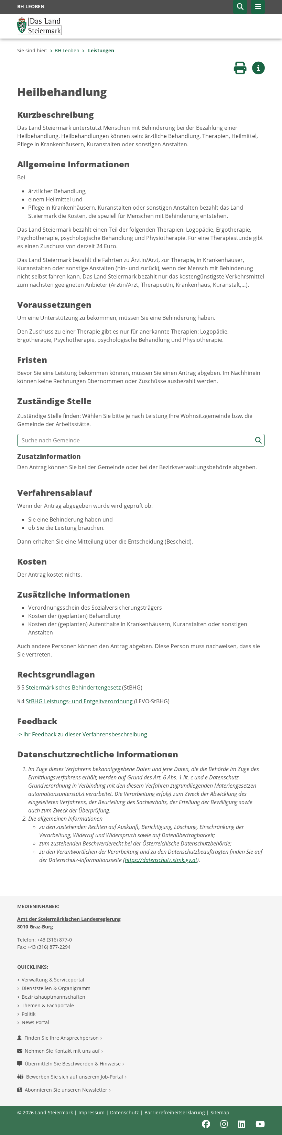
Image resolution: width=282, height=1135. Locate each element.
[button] (240, 7)
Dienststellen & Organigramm (56, 988)
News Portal (35, 1022)
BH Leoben (67, 50)
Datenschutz (124, 1112)
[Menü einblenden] (258, 7)
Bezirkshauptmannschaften (53, 997)
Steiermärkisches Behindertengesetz (73, 687)
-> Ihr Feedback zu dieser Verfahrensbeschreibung (82, 734)
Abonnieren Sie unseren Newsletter (67, 1089)
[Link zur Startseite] (39, 25)
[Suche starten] (258, 440)
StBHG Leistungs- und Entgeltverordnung (80, 701)
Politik (28, 1014)
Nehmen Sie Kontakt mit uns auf (63, 1051)
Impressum (91, 1112)
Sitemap (219, 1112)
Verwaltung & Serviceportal (53, 979)
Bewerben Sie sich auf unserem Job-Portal (75, 1076)
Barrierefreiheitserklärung (174, 1112)
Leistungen (100, 50)
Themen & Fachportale (48, 1005)
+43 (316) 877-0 (54, 939)
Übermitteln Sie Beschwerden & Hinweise (73, 1063)
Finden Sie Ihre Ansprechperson (62, 1037)
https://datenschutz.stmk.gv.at (161, 860)
